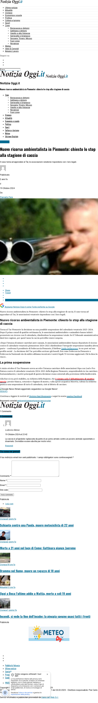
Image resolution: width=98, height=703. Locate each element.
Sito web (4, 490)
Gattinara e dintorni (18, 31)
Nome (3, 480)
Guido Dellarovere (69, 348)
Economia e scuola (13, 15)
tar (49, 401)
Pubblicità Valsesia (12, 665)
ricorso (45, 401)
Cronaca (8, 13)
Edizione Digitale (11, 136)
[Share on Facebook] (51, 278)
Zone (7, 25)
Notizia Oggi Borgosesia (40, 396)
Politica (8, 18)
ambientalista (23, 401)
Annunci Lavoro (12, 51)
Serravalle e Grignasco (20, 36)
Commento (5, 476)
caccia (39, 401)
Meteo (8, 46)
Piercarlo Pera (6, 197)
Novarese (14, 43)
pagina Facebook (74, 396)
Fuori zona (15, 41)
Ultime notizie (11, 8)
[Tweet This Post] (51, 281)
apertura (33, 401)
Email (3, 485)
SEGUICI (4, 391)
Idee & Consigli (12, 48)
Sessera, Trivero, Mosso (21, 38)
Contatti (8, 671)
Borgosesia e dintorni (19, 28)
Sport (7, 23)
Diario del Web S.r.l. (49, 697)
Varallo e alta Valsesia (20, 33)
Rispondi (9, 446)
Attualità (8, 10)
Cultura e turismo (12, 20)
